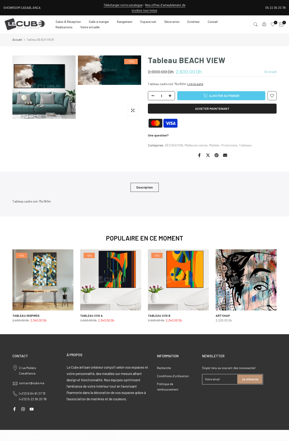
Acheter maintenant (212, 108)
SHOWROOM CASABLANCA (22, 8)
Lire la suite (195, 84)
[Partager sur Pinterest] (216, 155)
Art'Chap (223, 315)
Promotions (229, 145)
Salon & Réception (68, 22)
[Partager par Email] (225, 155)
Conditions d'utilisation (173, 376)
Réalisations (64, 27)
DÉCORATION (174, 145)
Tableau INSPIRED (25, 315)
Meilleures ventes (196, 145)
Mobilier (214, 145)
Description (144, 187)
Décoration (171, 22)
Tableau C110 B (159, 315)
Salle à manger (99, 22)
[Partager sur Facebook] (199, 155)
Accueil (17, 39)
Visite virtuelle (90, 27)
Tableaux (245, 145)
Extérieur (193, 22)
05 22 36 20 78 (275, 8)
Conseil (213, 22)
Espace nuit (148, 22)
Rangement (125, 22)
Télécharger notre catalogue (123, 5)
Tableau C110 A (91, 315)
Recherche (164, 368)
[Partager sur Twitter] (208, 155)
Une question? (158, 135)
